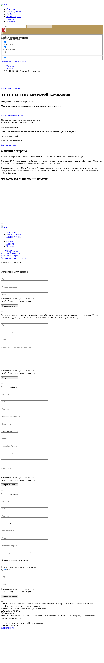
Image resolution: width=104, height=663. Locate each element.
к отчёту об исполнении (12, 115)
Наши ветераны (13, 16)
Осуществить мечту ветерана (14, 61)
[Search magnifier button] (3, 30)
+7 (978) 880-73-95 (9, 251)
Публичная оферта (9, 256)
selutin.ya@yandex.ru (10, 253)
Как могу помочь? (14, 12)
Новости (10, 19)
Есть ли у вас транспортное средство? (18, 567)
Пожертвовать (7, 628)
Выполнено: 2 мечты (10, 88)
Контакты (11, 21)
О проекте (11, 9)
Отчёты (10, 14)
